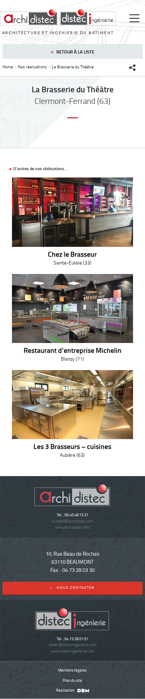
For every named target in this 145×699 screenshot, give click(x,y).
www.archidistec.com (72, 527)
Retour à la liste (72, 51)
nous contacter (72, 587)
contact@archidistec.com (72, 521)
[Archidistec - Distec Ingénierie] (58, 17)
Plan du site (72, 680)
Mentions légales (72, 670)
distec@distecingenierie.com (72, 644)
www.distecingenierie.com (72, 651)
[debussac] (82, 690)
